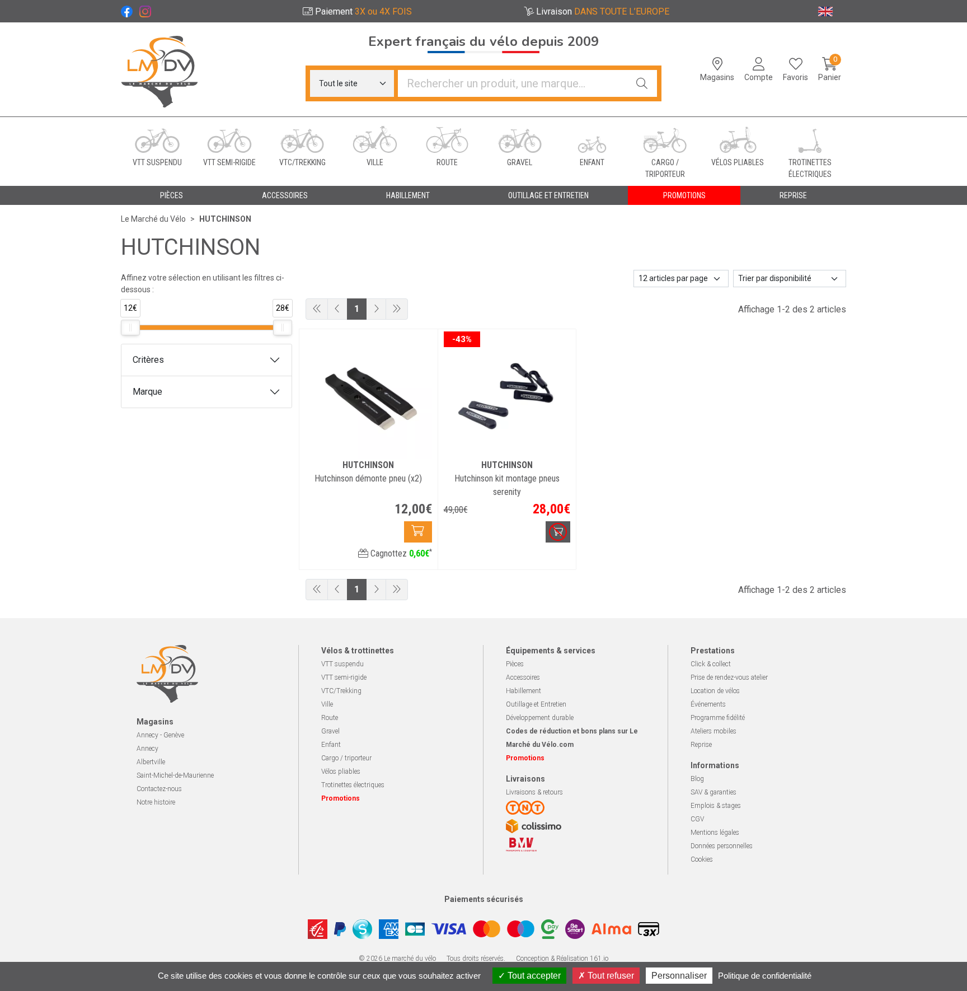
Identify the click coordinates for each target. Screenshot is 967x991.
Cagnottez (400, 553)
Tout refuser (609, 975)
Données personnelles (722, 846)
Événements (708, 704)
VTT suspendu (342, 664)
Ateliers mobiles (713, 731)
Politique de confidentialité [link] (764, 975)
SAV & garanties (713, 792)
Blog (697, 779)
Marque (147, 391)
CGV (697, 819)
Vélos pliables (340, 771)
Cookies (702, 859)
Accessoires (523, 677)
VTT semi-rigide (344, 677)
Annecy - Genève (160, 735)
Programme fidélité (718, 718)
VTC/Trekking (341, 691)
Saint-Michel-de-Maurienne (175, 775)
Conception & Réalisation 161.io (562, 958)
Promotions (684, 195)
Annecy (147, 748)
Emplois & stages (716, 806)
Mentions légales (715, 832)
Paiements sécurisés (483, 899)
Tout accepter (533, 975)
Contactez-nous (159, 789)
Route (329, 718)
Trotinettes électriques (352, 785)
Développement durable (540, 718)
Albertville (151, 762)
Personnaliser (679, 975)
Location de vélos (715, 691)
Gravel (330, 731)
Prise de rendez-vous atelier (729, 677)
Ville (327, 704)
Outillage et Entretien (536, 704)
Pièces (515, 664)
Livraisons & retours (534, 792)
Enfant (331, 745)
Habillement (523, 691)
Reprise (701, 745)
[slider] (130, 327)
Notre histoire (156, 802)
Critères (148, 359)
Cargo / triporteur (346, 758)
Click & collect (711, 664)
